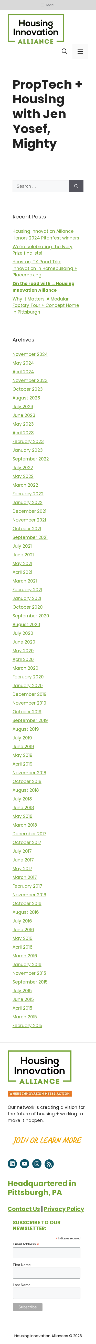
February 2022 (28, 494)
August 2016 (26, 912)
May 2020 (23, 651)
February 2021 (27, 590)
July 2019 (22, 738)
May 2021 (22, 563)
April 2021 (22, 572)
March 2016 (25, 956)
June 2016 (23, 930)
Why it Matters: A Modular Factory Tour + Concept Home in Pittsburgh (46, 305)
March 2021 (25, 581)
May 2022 (23, 476)
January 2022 (27, 502)
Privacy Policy (64, 1209)
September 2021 (30, 537)
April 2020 (23, 659)
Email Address (26, 1244)
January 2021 (27, 598)
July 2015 (22, 991)
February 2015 (27, 1025)
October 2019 (27, 712)
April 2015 (22, 1008)
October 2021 (27, 529)
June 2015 (23, 999)
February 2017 (27, 886)
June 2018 (23, 808)
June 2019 (23, 747)
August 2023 (26, 398)
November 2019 (29, 703)
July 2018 (22, 799)
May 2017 (22, 869)
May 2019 (23, 755)
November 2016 (29, 895)
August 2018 (26, 790)
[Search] (76, 186)
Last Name (21, 1285)
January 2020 (28, 686)
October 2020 (28, 607)
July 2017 (22, 851)
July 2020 (23, 633)
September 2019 (30, 720)
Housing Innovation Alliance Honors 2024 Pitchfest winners (46, 234)
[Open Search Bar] (64, 51)
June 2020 (24, 642)
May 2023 (23, 424)
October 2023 (28, 389)
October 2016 (27, 903)
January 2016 (27, 964)
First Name (22, 1265)
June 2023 (24, 415)
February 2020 (28, 677)
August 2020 (26, 624)
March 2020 (25, 668)
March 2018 (25, 825)
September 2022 (31, 459)
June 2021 (23, 555)
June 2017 (23, 860)
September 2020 (31, 616)
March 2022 (25, 485)
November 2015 (29, 973)
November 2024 (30, 354)
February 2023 (28, 441)
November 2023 (30, 380)
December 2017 (29, 834)
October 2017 (27, 842)
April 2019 (23, 764)
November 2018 (29, 773)
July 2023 (23, 407)
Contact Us (24, 1209)
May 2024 (23, 363)
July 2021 (22, 546)
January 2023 (28, 450)
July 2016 (22, 921)
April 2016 (23, 947)
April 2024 (23, 372)
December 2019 (30, 694)
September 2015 (30, 982)
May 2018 (23, 816)
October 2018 (27, 781)
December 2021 (29, 511)
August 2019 (26, 729)
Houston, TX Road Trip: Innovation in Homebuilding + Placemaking (45, 268)
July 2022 (23, 468)
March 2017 (25, 877)
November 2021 (29, 520)
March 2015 (25, 1017)
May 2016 (23, 938)
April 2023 (23, 433)
